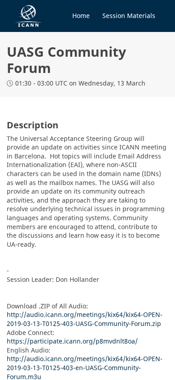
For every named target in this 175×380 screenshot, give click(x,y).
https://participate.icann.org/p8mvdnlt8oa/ (72, 341)
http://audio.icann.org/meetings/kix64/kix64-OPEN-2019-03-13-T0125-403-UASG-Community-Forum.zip (84, 319)
